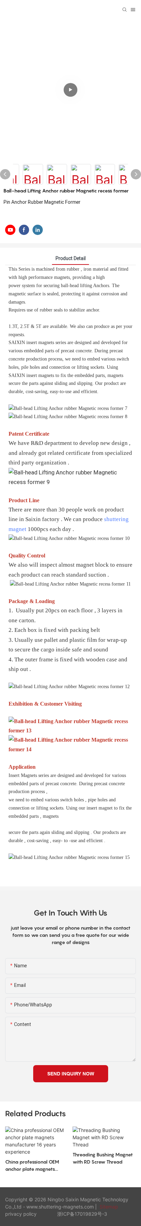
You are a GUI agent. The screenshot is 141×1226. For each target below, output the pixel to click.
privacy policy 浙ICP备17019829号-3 (56, 1214)
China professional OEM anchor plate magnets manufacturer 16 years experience (32, 1165)
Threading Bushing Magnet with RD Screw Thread (103, 1158)
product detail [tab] (70, 258)
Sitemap (108, 1207)
